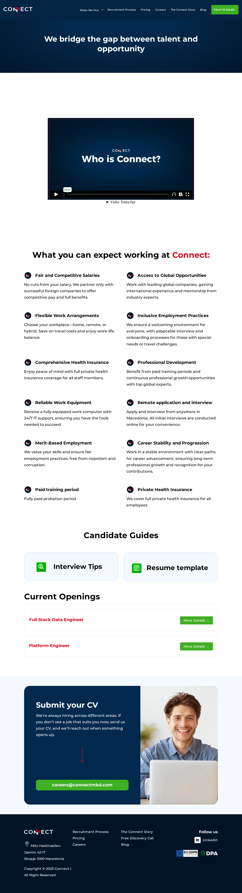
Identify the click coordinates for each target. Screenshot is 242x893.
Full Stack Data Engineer (56, 619)
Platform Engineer (49, 645)
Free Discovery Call (137, 838)
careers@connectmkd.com (82, 785)
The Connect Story (137, 832)
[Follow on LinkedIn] (197, 840)
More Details (195, 620)
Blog (125, 844)
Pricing (79, 838)
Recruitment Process (90, 832)
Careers (79, 844)
